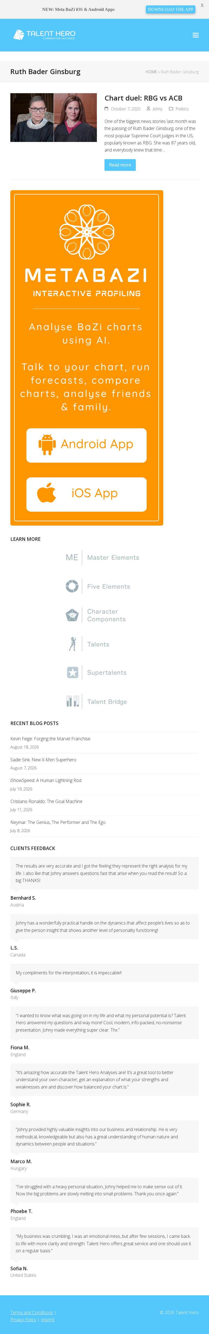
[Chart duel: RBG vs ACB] (53, 117)
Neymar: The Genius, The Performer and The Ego (58, 822)
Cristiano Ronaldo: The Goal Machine (46, 801)
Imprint (47, 1320)
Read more (120, 165)
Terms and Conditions (31, 1312)
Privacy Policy (23, 1320)
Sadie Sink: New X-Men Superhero (43, 760)
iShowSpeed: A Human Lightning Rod (45, 780)
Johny (157, 108)
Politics (182, 108)
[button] (196, 35)
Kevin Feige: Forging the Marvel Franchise (50, 739)
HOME (151, 71)
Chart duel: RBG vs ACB (143, 98)
